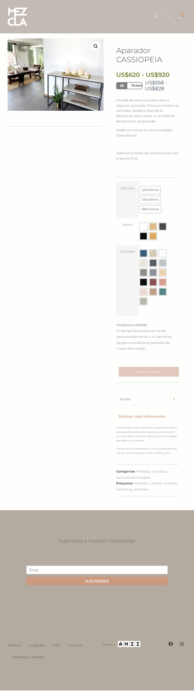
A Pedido (143, 471)
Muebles (144, 477)
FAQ (56, 645)
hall (119, 489)
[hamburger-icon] (155, 16)
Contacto (75, 645)
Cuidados (36, 645)
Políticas (14, 645)
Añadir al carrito (149, 372)
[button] (168, 17)
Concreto (127, 251)
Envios (125, 399)
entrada (170, 483)
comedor (141, 483)
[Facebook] (170, 644)
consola (156, 483)
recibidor (141, 489)
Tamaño (127, 188)
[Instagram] (181, 644)
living (128, 489)
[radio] (150, 190)
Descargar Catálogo (28, 657)
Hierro (128, 224)
